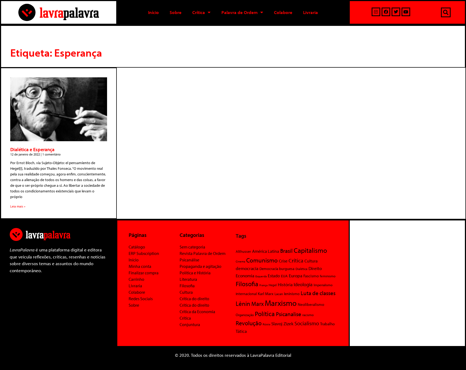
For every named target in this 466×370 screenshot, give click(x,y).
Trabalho (327, 323)
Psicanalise (288, 313)
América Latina (265, 251)
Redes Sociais (141, 298)
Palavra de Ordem (239, 12)
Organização (245, 315)
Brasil (286, 250)
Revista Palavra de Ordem (202, 253)
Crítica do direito (194, 298)
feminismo (327, 276)
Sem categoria (192, 247)
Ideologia (303, 284)
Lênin (243, 303)
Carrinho (136, 279)
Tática (241, 331)
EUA (284, 276)
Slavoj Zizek (282, 323)
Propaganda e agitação (200, 266)
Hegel (273, 285)
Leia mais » (17, 206)
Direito (315, 268)
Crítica (198, 12)
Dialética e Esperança (32, 149)
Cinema (240, 261)
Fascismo (311, 275)
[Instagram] (376, 12)
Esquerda (261, 276)
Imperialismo (323, 285)
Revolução (249, 323)
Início (153, 12)
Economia (245, 275)
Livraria (310, 12)
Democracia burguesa (276, 268)
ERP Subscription (144, 253)
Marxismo (281, 303)
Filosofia (187, 285)
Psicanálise (189, 259)
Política (265, 314)
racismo (308, 315)
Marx (257, 303)
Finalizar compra (144, 272)
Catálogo (137, 247)
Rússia (266, 324)
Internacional (246, 293)
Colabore (283, 12)
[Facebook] (386, 12)
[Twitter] (396, 12)
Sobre (175, 12)
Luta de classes (318, 292)
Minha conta (140, 266)
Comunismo (262, 260)
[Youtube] (406, 12)
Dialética (301, 269)
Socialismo (306, 323)
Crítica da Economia (197, 311)
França (263, 285)
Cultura (186, 292)
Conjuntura (190, 324)
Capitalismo (310, 250)
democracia (247, 268)
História (285, 284)
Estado (274, 275)
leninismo (292, 293)
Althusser (243, 251)
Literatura (188, 279)
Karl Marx (265, 293)
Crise (283, 261)
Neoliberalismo (311, 304)
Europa (295, 275)
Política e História (195, 272)
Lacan (279, 293)
